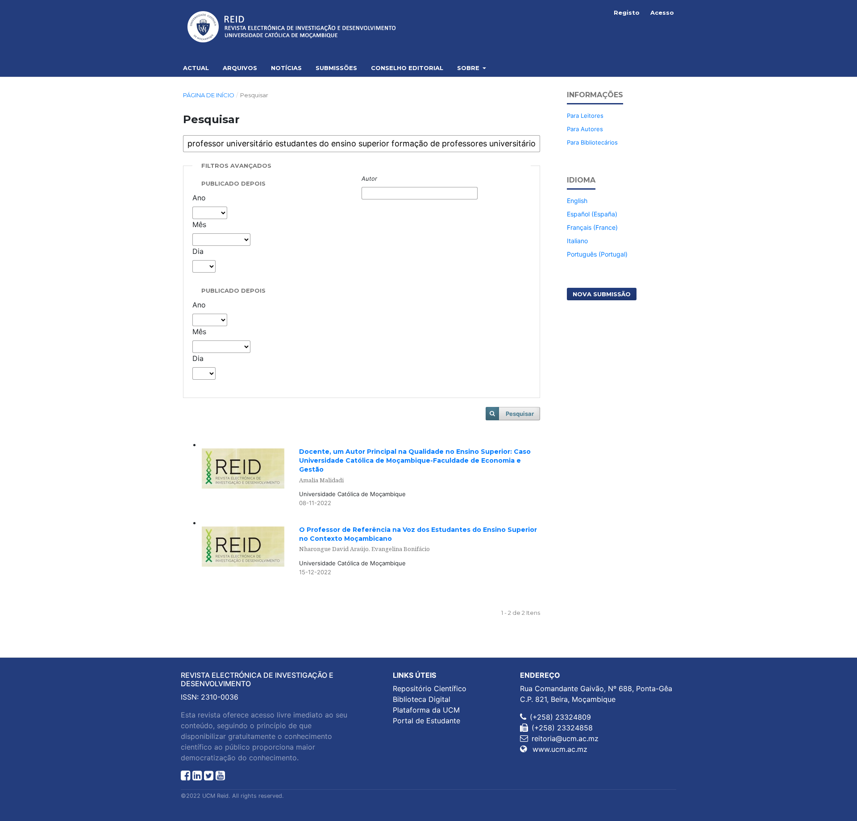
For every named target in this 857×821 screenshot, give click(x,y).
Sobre (469, 67)
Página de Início (208, 95)
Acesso (662, 12)
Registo (627, 12)
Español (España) (592, 214)
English (577, 200)
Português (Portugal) (597, 254)
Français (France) (592, 227)
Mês (199, 224)
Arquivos (240, 67)
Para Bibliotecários (592, 142)
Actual (196, 67)
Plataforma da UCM (426, 709)
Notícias (286, 67)
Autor (369, 178)
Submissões (336, 67)
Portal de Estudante (426, 720)
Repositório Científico (429, 688)
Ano (199, 197)
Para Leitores (585, 115)
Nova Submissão (602, 294)
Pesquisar (520, 413)
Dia (198, 251)
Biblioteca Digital (421, 699)
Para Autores (585, 129)
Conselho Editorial (407, 67)
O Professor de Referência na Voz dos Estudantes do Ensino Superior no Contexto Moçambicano (418, 539)
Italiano (577, 241)
